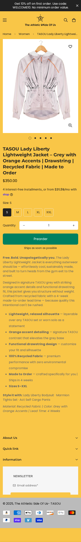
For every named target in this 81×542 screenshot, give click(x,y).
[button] (74, 20)
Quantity (9, 225)
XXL (48, 212)
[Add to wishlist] (70, 46)
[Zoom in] (70, 125)
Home (7, 34)
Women (24, 34)
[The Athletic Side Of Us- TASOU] (40, 20)
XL (38, 212)
